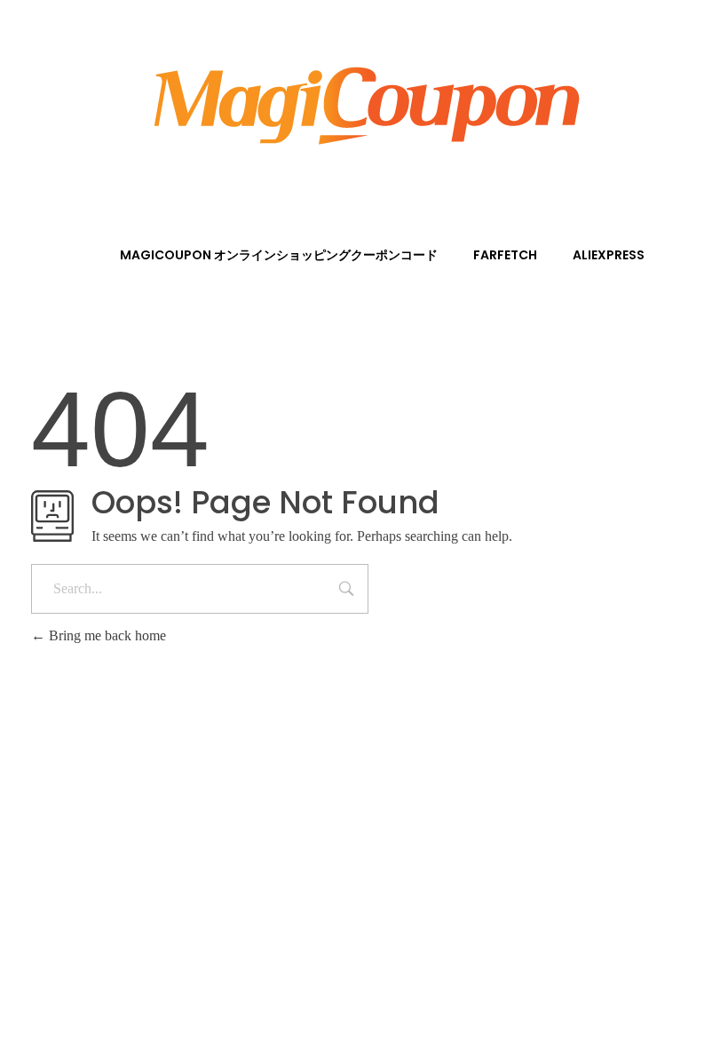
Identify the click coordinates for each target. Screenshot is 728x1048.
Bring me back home (105, 635)
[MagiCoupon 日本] (364, 102)
